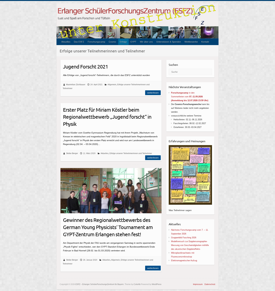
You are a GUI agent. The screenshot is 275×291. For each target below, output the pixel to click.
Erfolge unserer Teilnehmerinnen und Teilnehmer (130, 153)
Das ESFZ (79, 41)
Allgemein (112, 84)
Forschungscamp (96, 41)
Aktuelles (65, 41)
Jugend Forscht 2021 (85, 66)
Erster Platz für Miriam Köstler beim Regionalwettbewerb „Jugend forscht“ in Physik (107, 117)
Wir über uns (146, 41)
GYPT (133, 41)
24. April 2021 (96, 84)
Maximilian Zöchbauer (75, 84)
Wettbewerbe (191, 41)
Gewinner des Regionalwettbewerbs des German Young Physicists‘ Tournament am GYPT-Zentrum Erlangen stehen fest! (108, 227)
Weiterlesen (153, 92)
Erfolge (123, 41)
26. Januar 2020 (90, 260)
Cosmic (112, 41)
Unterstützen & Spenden (168, 41)
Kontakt (205, 41)
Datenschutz (209, 284)
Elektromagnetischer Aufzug (184, 260)
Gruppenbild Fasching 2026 (183, 237)
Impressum (198, 284)
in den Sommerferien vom (189, 97)
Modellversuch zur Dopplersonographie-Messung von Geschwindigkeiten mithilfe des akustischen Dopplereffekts (190, 245)
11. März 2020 (89, 153)
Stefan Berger (72, 153)
